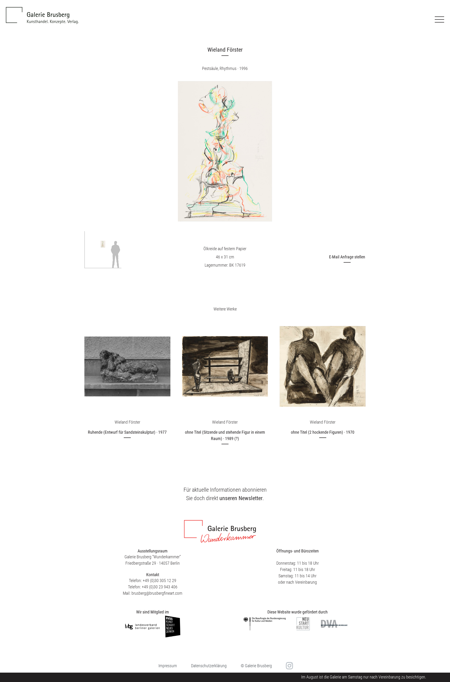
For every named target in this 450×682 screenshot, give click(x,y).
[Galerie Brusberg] (42, 12)
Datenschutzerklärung (209, 665)
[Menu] (439, 19)
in (289, 666)
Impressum (167, 665)
